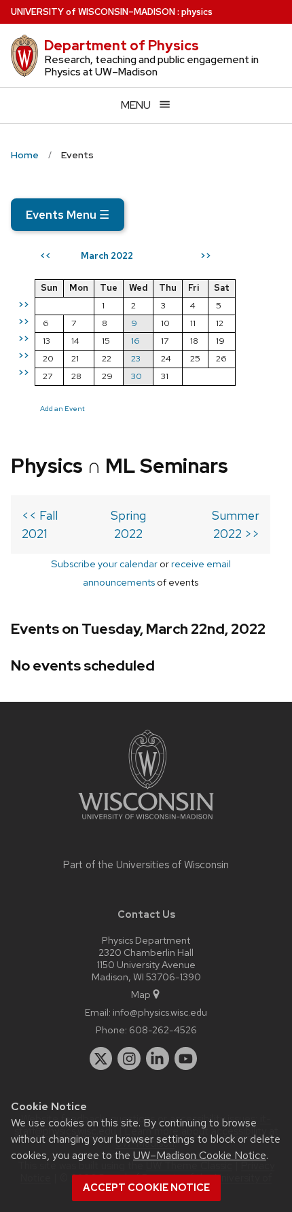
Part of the (146, 865)
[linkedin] (157, 1058)
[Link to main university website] (146, 822)
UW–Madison (93, 12)
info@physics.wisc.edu (160, 1011)
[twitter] (101, 1058)
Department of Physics (121, 45)
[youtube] (186, 1058)
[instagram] (129, 1058)
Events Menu (67, 214)
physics (197, 12)
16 (135, 340)
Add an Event (62, 408)
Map (141, 994)
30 (136, 376)
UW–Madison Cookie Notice (199, 1155)
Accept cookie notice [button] (146, 1187)
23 (136, 358)
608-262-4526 (163, 1029)
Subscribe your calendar (104, 563)
